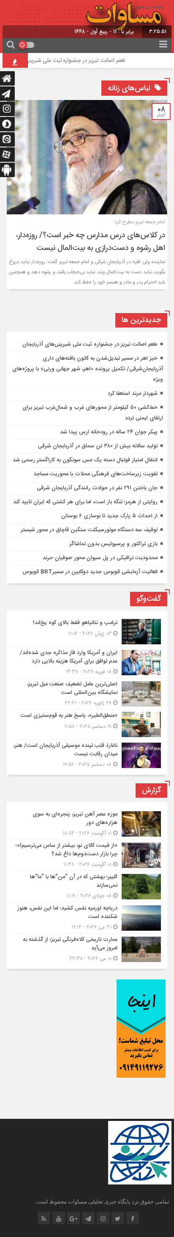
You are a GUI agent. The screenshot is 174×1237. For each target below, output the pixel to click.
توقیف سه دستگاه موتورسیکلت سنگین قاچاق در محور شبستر (89, 530)
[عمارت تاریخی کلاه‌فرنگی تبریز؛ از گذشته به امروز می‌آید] (87, 948)
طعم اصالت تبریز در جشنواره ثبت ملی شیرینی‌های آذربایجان (90, 344)
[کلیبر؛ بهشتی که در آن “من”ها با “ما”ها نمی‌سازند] (87, 886)
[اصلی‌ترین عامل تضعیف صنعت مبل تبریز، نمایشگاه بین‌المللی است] (87, 693)
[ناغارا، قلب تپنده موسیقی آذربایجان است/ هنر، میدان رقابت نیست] (87, 754)
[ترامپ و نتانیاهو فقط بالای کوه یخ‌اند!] (87, 631)
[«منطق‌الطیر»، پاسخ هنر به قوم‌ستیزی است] (87, 724)
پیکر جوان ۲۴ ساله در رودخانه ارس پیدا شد (109, 432)
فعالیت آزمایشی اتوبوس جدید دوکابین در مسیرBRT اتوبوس (90, 572)
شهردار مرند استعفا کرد (133, 393)
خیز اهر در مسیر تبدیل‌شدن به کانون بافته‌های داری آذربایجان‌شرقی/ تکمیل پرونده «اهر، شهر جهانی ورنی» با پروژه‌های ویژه (87, 369)
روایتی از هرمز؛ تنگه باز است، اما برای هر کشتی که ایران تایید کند (85, 502)
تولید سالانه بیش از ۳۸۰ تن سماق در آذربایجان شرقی (98, 446)
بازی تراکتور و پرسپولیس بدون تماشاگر (113, 544)
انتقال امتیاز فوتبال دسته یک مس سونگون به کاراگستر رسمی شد (85, 460)
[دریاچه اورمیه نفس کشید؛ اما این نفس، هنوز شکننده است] (87, 917)
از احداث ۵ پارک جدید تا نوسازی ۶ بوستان (109, 516)
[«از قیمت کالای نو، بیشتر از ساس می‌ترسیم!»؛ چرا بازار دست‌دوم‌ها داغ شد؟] (87, 855)
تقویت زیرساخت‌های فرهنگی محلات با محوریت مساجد (95, 474)
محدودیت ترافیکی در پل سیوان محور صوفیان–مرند (100, 558)
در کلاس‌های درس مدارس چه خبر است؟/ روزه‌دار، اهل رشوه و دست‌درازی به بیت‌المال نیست (90, 242)
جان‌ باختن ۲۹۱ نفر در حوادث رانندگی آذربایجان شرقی (97, 488)
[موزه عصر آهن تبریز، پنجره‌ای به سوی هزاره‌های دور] (87, 823)
